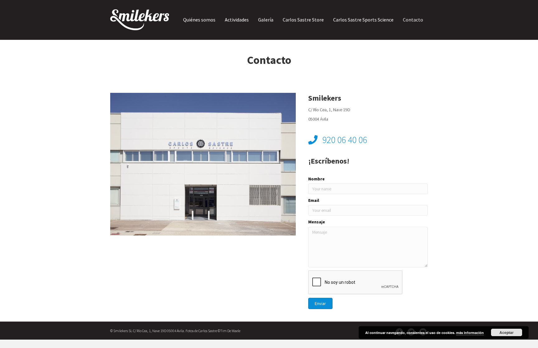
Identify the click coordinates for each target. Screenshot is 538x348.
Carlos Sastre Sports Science (363, 20)
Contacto (413, 20)
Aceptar (506, 332)
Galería (265, 20)
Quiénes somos (199, 20)
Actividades (237, 20)
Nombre (316, 179)
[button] (320, 303)
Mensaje (316, 222)
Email (313, 200)
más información (470, 332)
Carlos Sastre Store (303, 20)
